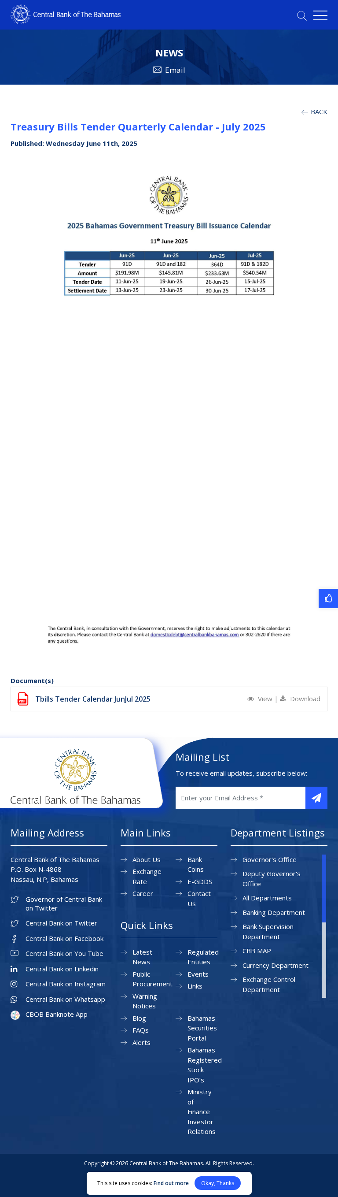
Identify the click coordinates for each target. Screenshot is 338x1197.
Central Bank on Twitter (61, 923)
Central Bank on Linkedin (62, 969)
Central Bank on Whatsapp (65, 999)
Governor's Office (269, 859)
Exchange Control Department (268, 984)
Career (142, 893)
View (265, 698)
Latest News (142, 957)
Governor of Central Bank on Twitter (64, 903)
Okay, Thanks (217, 1183)
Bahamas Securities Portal (202, 1028)
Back (318, 111)
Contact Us (199, 898)
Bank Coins (195, 864)
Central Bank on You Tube (64, 953)
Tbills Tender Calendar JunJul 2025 (93, 699)
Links (194, 985)
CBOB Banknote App (57, 1014)
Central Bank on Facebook (64, 938)
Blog (139, 1018)
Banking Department (273, 912)
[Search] (302, 16)
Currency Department (275, 965)
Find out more (171, 1183)
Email (175, 70)
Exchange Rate (147, 876)
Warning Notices (144, 1001)
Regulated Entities (203, 957)
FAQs (140, 1030)
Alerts (141, 1042)
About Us (146, 859)
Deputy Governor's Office (271, 878)
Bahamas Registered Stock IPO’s (204, 1064)
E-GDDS (199, 881)
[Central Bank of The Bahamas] (66, 21)
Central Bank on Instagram (66, 984)
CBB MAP (256, 950)
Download (304, 698)
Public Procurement (152, 979)
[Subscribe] (316, 798)
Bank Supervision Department (268, 931)
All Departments (267, 897)
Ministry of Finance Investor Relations (201, 1111)
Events (198, 974)
